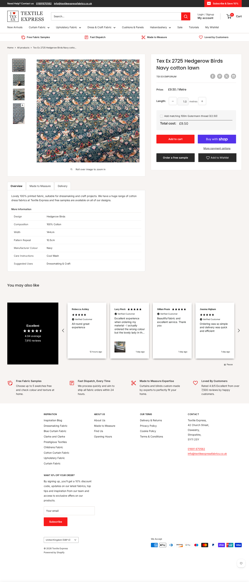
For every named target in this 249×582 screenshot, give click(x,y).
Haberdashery (158, 27)
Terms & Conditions (151, 436)
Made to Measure (40, 186)
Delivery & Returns (151, 420)
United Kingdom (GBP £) (58, 539)
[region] (151, 330)
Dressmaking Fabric (55, 425)
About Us (99, 420)
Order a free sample (175, 157)
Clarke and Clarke (54, 436)
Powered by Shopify (54, 552)
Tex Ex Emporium (166, 76)
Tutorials (194, 27)
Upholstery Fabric (66, 27)
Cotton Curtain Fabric (56, 452)
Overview (16, 186)
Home (10, 47)
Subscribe (55, 521)
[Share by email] (233, 76)
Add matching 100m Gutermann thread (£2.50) (190, 116)
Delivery (62, 186)
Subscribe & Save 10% (225, 3)
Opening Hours (103, 436)
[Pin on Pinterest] (219, 76)
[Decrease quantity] (173, 101)
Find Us (98, 431)
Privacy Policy (148, 425)
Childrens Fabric (53, 447)
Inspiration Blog (53, 420)
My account (205, 18)
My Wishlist (212, 27)
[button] (63, 330)
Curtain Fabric (37, 27)
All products (23, 47)
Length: (161, 101)
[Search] (185, 16)
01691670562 (44, 3)
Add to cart (175, 139)
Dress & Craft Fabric (99, 27)
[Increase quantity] (202, 101)
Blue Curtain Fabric (55, 431)
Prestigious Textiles (55, 441)
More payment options (216, 148)
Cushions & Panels (133, 27)
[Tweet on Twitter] (226, 76)
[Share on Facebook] (212, 76)
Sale (179, 27)
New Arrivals (14, 27)
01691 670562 (196, 448)
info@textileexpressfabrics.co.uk (73, 3)
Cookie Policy (148, 431)
